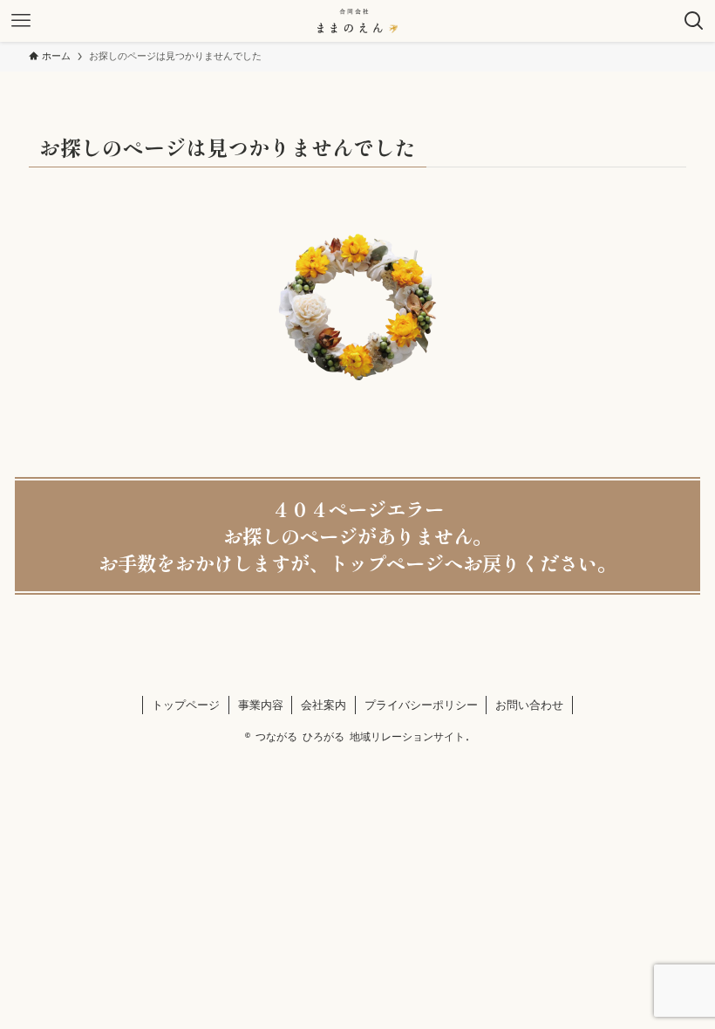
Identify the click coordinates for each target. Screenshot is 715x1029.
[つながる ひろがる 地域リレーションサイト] (357, 21)
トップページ (186, 705)
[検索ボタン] (694, 21)
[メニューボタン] (21, 21)
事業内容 (260, 705)
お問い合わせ (529, 705)
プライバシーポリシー (421, 705)
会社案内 (323, 705)
